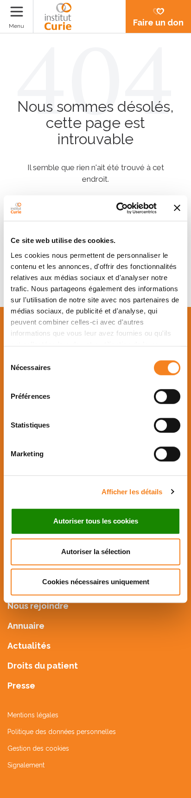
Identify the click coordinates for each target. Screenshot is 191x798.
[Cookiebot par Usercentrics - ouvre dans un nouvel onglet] (118, 208)
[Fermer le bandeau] (177, 208)
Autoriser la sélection (95, 551)
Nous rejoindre (38, 606)
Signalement (26, 765)
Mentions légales (32, 715)
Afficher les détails (132, 492)
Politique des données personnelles (61, 731)
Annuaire (26, 626)
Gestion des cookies (38, 748)
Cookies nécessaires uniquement (95, 582)
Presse (21, 685)
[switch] (167, 396)
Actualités (29, 646)
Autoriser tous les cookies (95, 521)
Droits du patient (42, 665)
